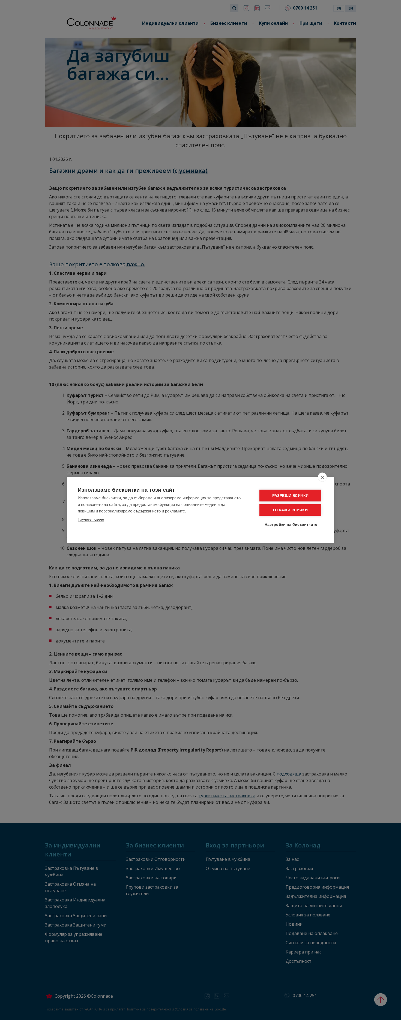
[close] (322, 477)
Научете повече (91, 519)
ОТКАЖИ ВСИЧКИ (290, 510)
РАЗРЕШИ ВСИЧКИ (290, 496)
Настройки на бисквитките (291, 525)
